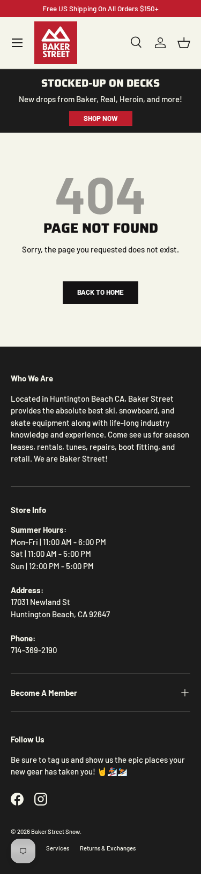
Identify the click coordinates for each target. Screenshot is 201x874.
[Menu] (17, 43)
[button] (184, 43)
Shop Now (101, 118)
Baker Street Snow (55, 831)
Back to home (100, 292)
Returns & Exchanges (108, 848)
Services (57, 848)
